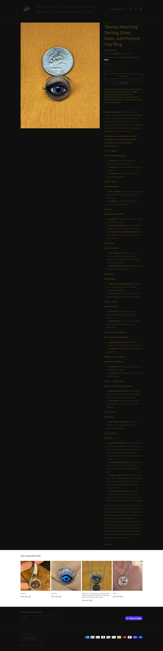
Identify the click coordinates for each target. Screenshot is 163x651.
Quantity (107, 64)
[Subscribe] (57, 618)
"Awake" (23, 593)
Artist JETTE (29, 646)
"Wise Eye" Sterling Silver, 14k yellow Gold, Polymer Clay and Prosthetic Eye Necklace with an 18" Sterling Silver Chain (96, 595)
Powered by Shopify (38, 646)
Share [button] (109, 544)
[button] (130, 9)
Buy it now (123, 83)
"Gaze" (115, 593)
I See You (54, 593)
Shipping (115, 53)
